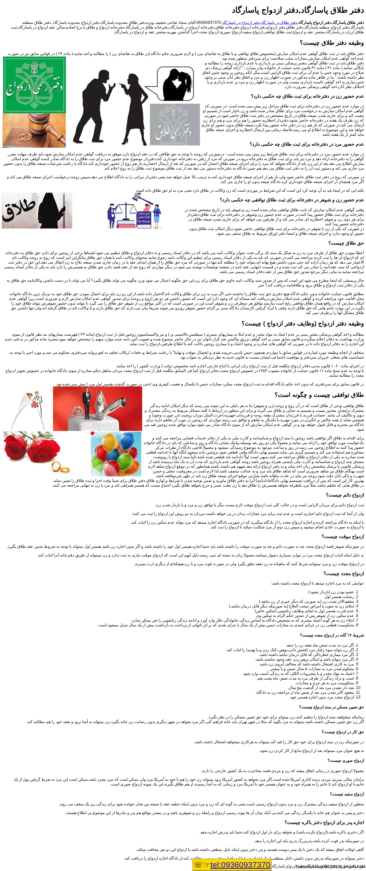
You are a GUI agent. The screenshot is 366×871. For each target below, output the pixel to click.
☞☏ (231, 864)
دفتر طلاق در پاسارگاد (279, 22)
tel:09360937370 (240, 864)
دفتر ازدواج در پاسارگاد (241, 22)
